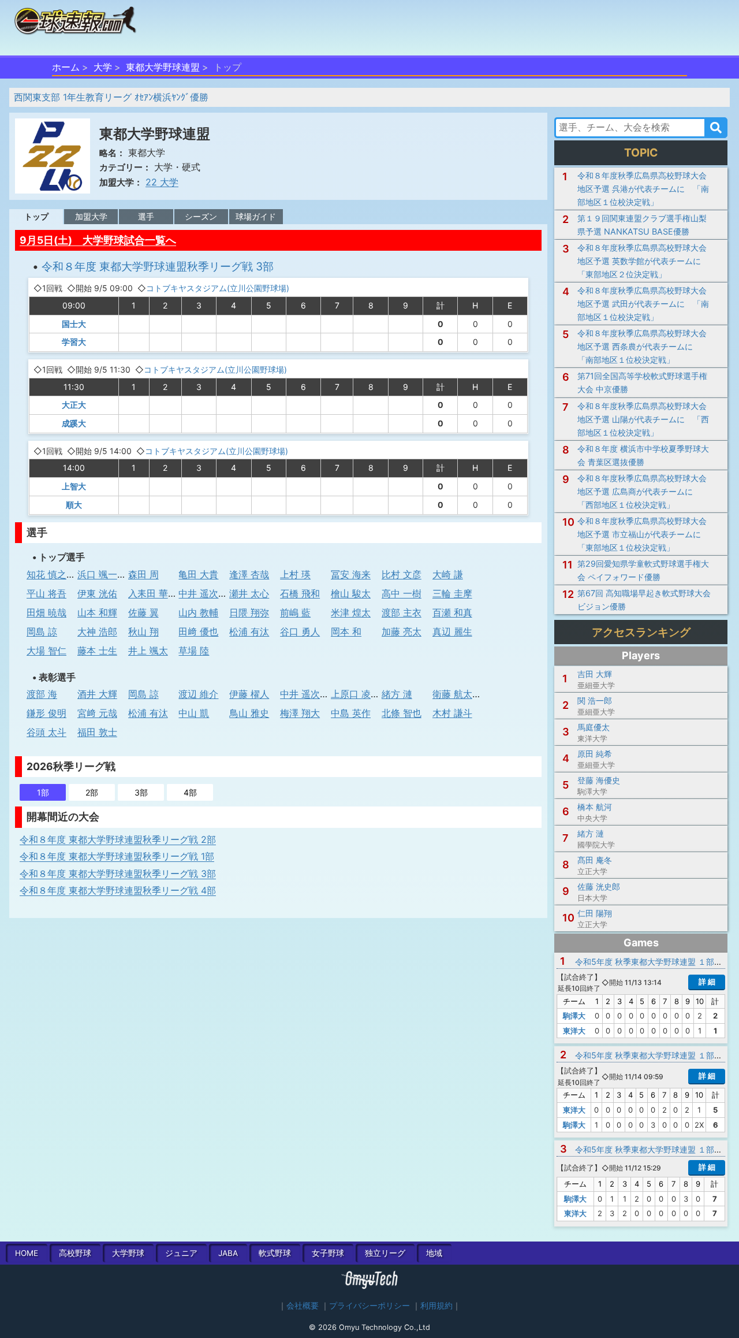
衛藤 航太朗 (457, 694)
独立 (385, 1253)
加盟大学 (91, 216)
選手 (146, 216)
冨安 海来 (351, 574)
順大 (74, 505)
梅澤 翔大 (300, 713)
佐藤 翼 (143, 612)
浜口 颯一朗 (101, 574)
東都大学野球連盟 (163, 67)
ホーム (66, 67)
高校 (75, 1253)
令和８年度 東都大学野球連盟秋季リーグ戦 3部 (158, 266)
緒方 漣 (397, 694)
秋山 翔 (143, 631)
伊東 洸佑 (97, 593)
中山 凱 (193, 713)
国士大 (74, 324)
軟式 (275, 1253)
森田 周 (143, 574)
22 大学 (161, 182)
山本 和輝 (97, 612)
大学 (103, 67)
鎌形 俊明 (46, 713)
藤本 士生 (97, 650)
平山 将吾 (46, 593)
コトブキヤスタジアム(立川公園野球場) (217, 288)
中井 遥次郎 (202, 593)
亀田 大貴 (198, 574)
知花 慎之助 (51, 574)
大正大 (74, 405)
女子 (328, 1253)
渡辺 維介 (198, 694)
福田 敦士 (97, 732)
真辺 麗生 (452, 631)
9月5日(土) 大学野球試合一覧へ (98, 240)
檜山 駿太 (351, 593)
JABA (228, 1253)
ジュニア (181, 1253)
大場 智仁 (46, 650)
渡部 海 (42, 694)
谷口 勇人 (300, 631)
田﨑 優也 (198, 631)
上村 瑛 (295, 574)
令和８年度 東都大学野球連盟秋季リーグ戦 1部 (117, 856)
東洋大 (574, 1030)
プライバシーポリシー (369, 1305)
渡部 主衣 (401, 612)
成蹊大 (74, 423)
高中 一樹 (401, 593)
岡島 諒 (42, 631)
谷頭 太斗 (46, 732)
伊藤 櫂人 (249, 694)
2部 (91, 792)
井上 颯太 (148, 650)
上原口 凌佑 (355, 694)
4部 (190, 792)
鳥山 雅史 (249, 713)
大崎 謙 (447, 574)
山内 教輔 (198, 612)
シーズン (201, 216)
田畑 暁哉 (46, 612)
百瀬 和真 (452, 612)
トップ (36, 216)
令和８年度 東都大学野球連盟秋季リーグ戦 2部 (118, 839)
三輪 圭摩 (452, 593)
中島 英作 (351, 713)
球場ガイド (256, 216)
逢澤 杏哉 (249, 574)
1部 (43, 792)
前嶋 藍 (295, 612)
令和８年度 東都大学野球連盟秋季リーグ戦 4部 (118, 890)
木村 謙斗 (452, 713)
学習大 (74, 342)
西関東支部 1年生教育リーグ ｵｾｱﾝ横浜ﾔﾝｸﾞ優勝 (111, 97)
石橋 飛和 (300, 593)
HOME (26, 1253)
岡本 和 (346, 631)
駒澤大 (574, 1015)
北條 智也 (401, 713)
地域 (434, 1253)
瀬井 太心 (249, 593)
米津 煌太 (351, 612)
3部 (141, 792)
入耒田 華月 (152, 593)
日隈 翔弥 (249, 612)
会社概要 (302, 1305)
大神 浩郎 (97, 631)
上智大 (74, 486)
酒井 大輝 (97, 694)
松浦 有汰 (249, 631)
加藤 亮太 (401, 631)
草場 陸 (193, 650)
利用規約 (436, 1305)
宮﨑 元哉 (97, 713)
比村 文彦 (401, 574)
